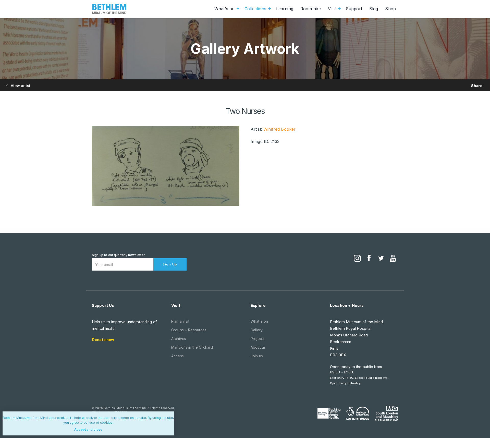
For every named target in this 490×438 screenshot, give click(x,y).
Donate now (103, 339)
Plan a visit (180, 321)
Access (177, 356)
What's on (224, 8)
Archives (178, 338)
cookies (63, 418)
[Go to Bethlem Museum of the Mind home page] (109, 9)
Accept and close (88, 429)
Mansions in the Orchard (192, 347)
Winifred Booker (279, 129)
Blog (373, 8)
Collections (255, 8)
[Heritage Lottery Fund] (357, 413)
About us (258, 347)
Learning (284, 8)
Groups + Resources (189, 330)
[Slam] (386, 413)
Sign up (170, 264)
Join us (257, 356)
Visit (332, 8)
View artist (20, 85)
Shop (390, 8)
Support (354, 8)
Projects (258, 338)
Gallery (257, 330)
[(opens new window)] (357, 258)
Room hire (310, 8)
